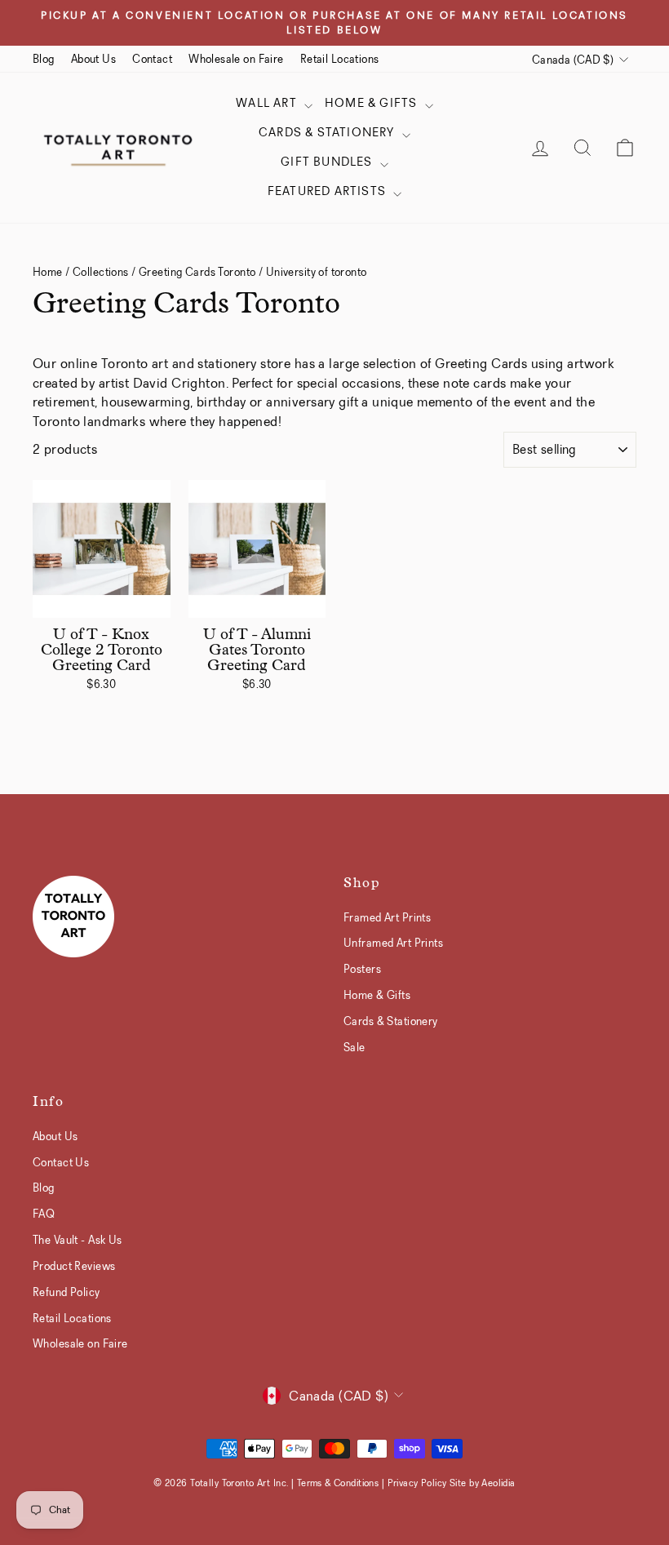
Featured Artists (328, 191)
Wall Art (268, 102)
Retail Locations (339, 58)
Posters (362, 968)
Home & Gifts (373, 102)
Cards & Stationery (328, 132)
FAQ (44, 1213)
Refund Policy (66, 1292)
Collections (101, 271)
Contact (152, 58)
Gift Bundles (328, 161)
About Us (93, 58)
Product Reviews (74, 1266)
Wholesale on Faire (236, 58)
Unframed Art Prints (393, 942)
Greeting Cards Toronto (197, 271)
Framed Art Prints (387, 917)
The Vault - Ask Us (77, 1239)
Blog (44, 58)
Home (48, 271)
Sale (354, 1047)
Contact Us (61, 1162)
